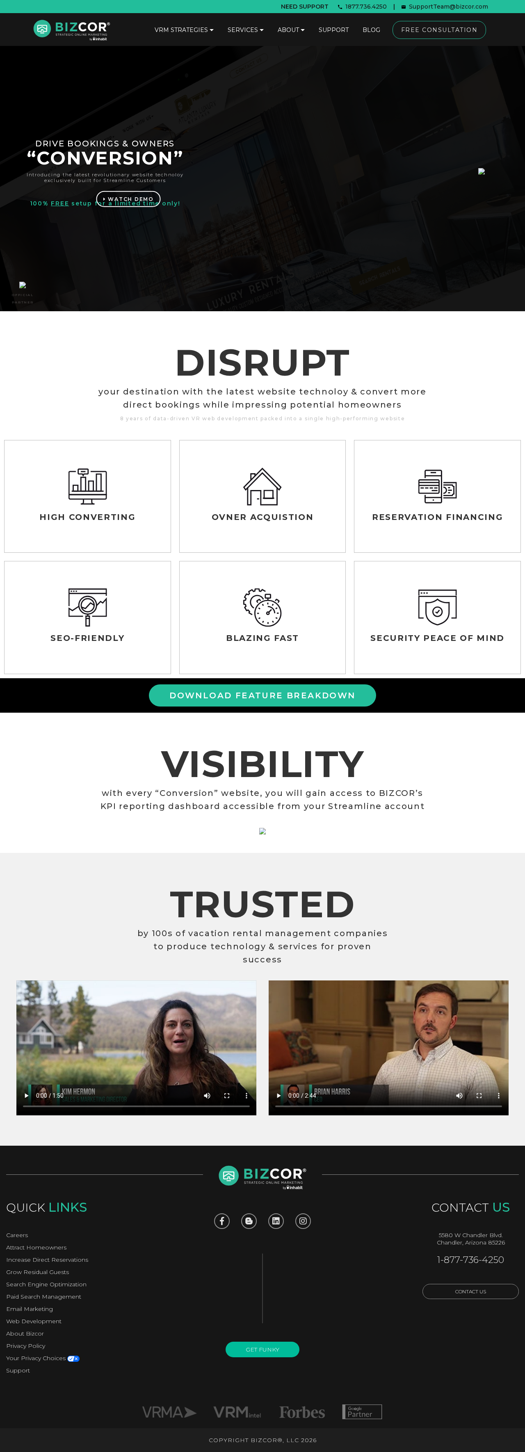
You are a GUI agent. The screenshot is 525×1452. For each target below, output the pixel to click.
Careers (17, 1235)
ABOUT (288, 30)
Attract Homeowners (36, 1247)
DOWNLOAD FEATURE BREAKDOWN (262, 695)
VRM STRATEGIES (181, 30)
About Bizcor (25, 1333)
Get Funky (262, 1349)
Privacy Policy (25, 1345)
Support (334, 30)
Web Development (34, 1321)
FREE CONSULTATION (439, 30)
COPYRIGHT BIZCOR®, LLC (254, 1440)
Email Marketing (29, 1309)
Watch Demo (130, 199)
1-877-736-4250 (470, 1259)
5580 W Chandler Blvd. (471, 1235)
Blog (371, 30)
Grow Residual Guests (37, 1272)
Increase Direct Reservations (47, 1259)
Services (243, 30)
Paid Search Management (43, 1296)
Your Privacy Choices (36, 1358)
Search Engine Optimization (46, 1284)
